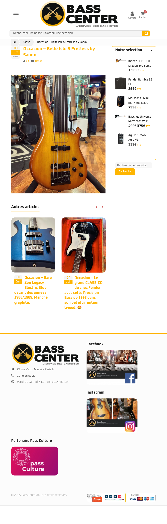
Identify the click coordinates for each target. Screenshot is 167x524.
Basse (38, 61)
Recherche (125, 171)
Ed (27, 61)
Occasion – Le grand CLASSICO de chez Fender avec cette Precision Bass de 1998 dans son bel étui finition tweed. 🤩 (83, 293)
